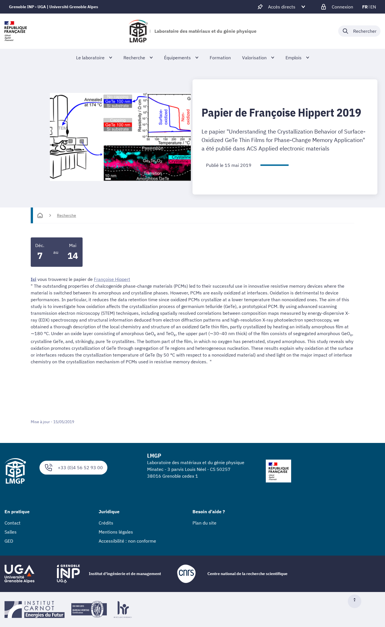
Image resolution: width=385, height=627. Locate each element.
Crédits (106, 523)
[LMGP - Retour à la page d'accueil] (138, 31)
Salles (11, 532)
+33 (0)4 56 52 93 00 (80, 467)
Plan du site (204, 523)
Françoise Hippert (112, 279)
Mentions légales (116, 532)
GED (9, 541)
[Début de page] (357, 601)
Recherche (66, 215)
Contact (13, 523)
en (373, 7)
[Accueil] (40, 215)
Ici (33, 279)
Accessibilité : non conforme (127, 541)
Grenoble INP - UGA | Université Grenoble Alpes (53, 6)
